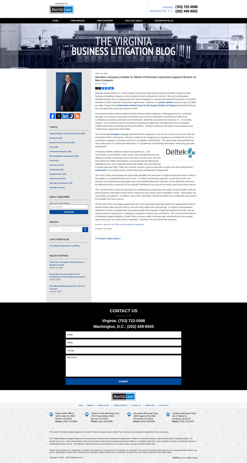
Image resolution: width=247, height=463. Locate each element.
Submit (123, 381)
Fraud (54, 160)
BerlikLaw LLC (77, 457)
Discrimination (58, 174)
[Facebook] (53, 116)
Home (55, 21)
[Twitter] (59, 116)
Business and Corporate (62, 142)
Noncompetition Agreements (133, 224)
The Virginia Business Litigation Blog (62, 8)
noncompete (113, 134)
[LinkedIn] (65, 116)
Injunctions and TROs (111, 224)
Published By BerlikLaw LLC (172, 9)
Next (117, 238)
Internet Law (57, 165)
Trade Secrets (57, 178)
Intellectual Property (60, 151)
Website (78, 21)
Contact (58, 26)
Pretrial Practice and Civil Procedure (67, 133)
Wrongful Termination (61, 183)
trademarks (100, 170)
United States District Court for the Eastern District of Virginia (146, 105)
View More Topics (57, 187)
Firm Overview (105, 21)
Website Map (150, 405)
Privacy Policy (103, 405)
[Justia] (71, 116)
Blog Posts (164, 405)
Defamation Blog (164, 21)
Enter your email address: (60, 203)
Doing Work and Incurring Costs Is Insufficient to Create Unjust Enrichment (67, 275)
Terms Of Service (120, 405)
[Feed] (77, 116)
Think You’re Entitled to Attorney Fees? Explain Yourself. (67, 263)
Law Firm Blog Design (185, 458)
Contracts (56, 138)
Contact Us (136, 405)
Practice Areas (133, 21)
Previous (100, 238)
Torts (54, 147)
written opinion (166, 102)
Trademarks (57, 169)
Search (85, 229)
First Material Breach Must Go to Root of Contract (67, 287)
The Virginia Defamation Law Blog (64, 246)
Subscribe (69, 212)
